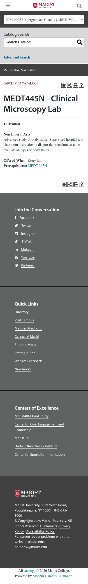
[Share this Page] (69, 85)
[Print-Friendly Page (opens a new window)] (75, 85)
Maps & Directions (28, 328)
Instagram (28, 233)
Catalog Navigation (22, 70)
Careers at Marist (27, 336)
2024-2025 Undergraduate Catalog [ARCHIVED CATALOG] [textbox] (45, 19)
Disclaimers (48, 526)
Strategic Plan (25, 352)
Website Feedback (28, 361)
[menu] (7, 7)
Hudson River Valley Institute (36, 446)
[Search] (79, 42)
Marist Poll (22, 438)
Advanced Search (17, 57)
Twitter (26, 225)
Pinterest (28, 265)
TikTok (27, 241)
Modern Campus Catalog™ (52, 575)
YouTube (28, 257)
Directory (22, 312)
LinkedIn (28, 249)
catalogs (29, 570)
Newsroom (23, 369)
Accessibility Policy (40, 531)
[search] (81, 5)
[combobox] (44, 19)
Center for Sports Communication (40, 454)
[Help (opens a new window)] (81, 85)
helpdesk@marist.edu (31, 546)
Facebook (27, 217)
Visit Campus (24, 320)
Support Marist (26, 344)
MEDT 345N (37, 165)
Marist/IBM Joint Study (32, 416)
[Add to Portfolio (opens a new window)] (63, 85)
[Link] (44, 6)
